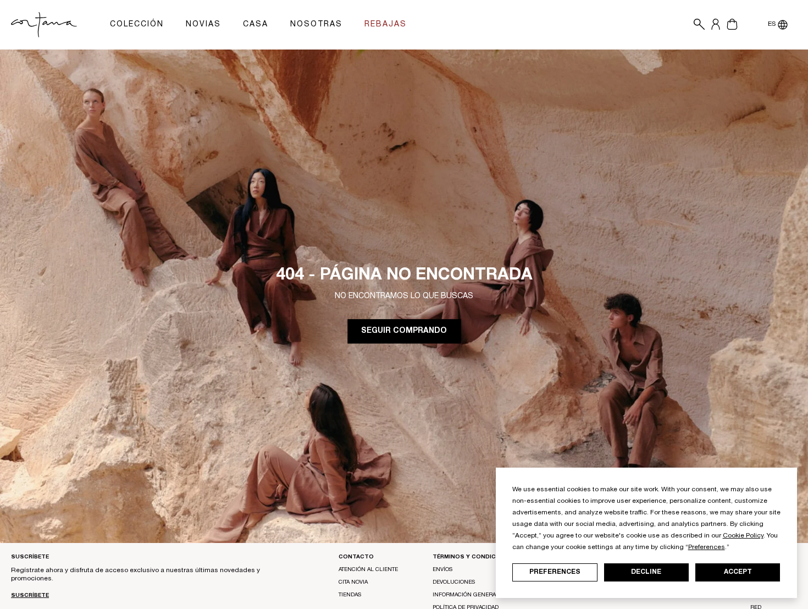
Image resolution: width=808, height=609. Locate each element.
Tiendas (350, 595)
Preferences (554, 572)
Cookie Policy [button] (743, 536)
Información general (466, 595)
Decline (646, 572)
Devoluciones (454, 582)
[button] (696, 25)
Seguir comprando (404, 331)
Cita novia (353, 582)
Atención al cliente (368, 570)
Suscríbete (30, 596)
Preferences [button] (706, 547)
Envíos (442, 570)
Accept (738, 572)
